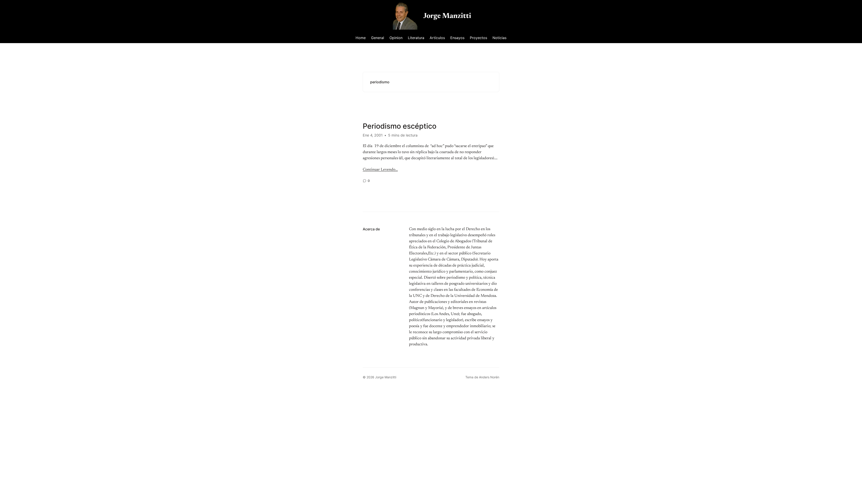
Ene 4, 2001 (373, 135)
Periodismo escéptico (399, 126)
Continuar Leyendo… (380, 170)
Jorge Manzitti (447, 16)
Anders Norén (489, 377)
